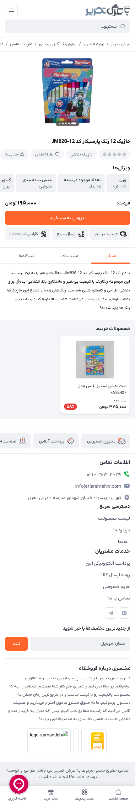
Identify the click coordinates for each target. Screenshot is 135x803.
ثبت (16, 644)
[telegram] (110, 613)
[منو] (11, 10)
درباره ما (121, 530)
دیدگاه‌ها (26, 256)
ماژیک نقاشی (21, 44)
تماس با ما (119, 598)
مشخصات (70, 256)
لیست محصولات (114, 518)
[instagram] (124, 613)
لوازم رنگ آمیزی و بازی (58, 44)
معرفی (110, 256)
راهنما (124, 542)
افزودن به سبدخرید (67, 218)
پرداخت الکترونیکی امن (108, 563)
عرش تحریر (120, 44)
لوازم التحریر (93, 44)
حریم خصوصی (116, 586)
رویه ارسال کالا (115, 575)
